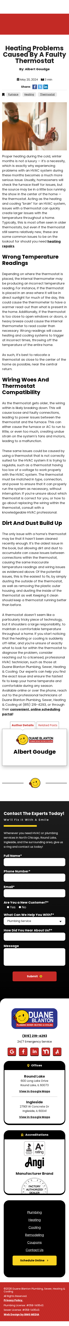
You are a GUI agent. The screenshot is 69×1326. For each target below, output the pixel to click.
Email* (9, 887)
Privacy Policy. (13, 1300)
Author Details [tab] (23, 725)
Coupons (34, 1242)
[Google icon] (12, 1052)
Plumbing (34, 1212)
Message (11, 946)
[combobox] (34, 921)
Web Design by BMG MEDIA (21, 1314)
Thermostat (47, 94)
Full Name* (13, 855)
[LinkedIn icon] (34, 1052)
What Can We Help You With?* (29, 914)
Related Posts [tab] (47, 725)
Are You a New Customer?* (26, 902)
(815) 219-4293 (34, 1036)
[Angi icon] (57, 1052)
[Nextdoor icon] (46, 1052)
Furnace (13, 94)
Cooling (34, 1227)
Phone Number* (17, 871)
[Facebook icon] (23, 1052)
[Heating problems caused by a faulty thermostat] (34, 126)
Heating (29, 94)
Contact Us (35, 1250)
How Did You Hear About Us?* (28, 930)
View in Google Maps (34, 1091)
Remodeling (34, 1235)
